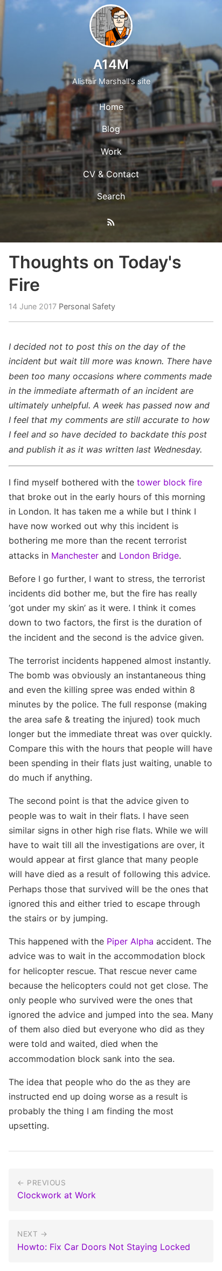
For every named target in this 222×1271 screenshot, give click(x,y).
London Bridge (149, 555)
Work (111, 151)
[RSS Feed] (111, 224)
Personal (74, 306)
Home (111, 106)
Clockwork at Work (56, 1195)
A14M (111, 64)
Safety (103, 306)
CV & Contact (111, 174)
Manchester (75, 555)
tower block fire (169, 482)
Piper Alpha (130, 941)
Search (111, 196)
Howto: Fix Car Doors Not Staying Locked (103, 1246)
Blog (111, 128)
